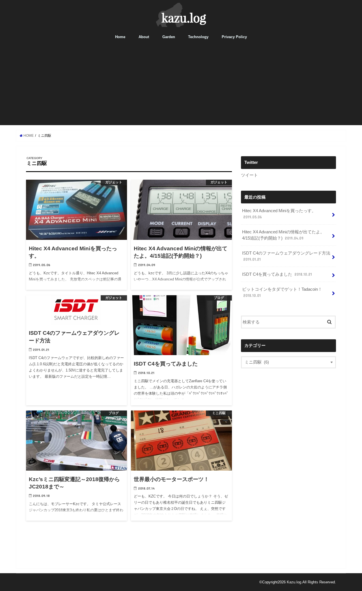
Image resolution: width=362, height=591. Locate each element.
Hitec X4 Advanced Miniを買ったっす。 (279, 213)
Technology (198, 37)
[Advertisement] (181, 85)
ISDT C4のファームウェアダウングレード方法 (286, 256)
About (144, 37)
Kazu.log (294, 582)
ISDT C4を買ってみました (277, 274)
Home (120, 37)
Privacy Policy (234, 37)
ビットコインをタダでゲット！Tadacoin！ (282, 292)
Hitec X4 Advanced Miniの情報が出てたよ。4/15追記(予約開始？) (283, 235)
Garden (168, 37)
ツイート (249, 175)
